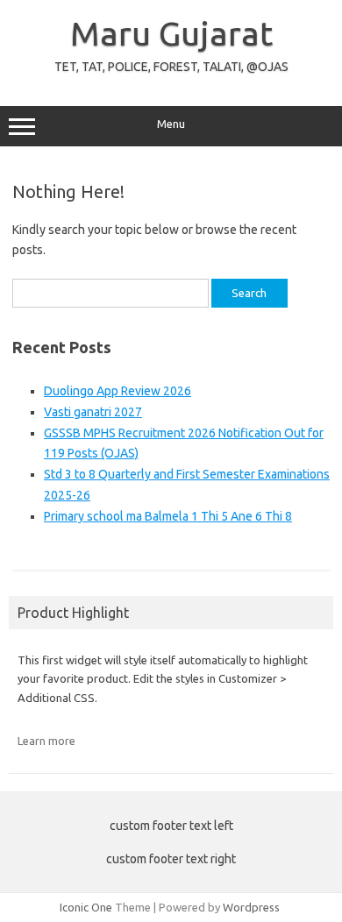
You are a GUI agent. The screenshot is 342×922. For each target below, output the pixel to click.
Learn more (46, 740)
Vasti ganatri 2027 (93, 412)
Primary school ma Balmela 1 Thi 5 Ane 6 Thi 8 (168, 516)
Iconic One (86, 907)
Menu (171, 124)
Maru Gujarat (171, 33)
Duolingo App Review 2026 (117, 391)
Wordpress (251, 907)
